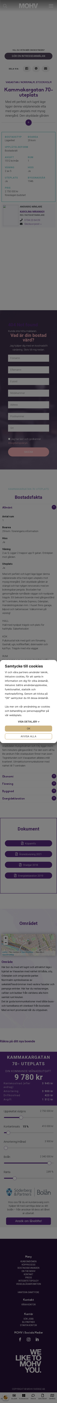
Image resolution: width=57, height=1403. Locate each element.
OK (28, 728)
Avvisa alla (28, 736)
